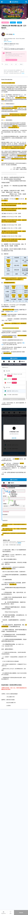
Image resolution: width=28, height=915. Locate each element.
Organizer (3, 913)
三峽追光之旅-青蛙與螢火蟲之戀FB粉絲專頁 (14, 49)
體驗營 (21, 64)
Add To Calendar (8, 41)
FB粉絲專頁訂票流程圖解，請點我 (10, 328)
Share (24, 4)
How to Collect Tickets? (11, 60)
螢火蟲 (6, 64)
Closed (21, 912)
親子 (16, 64)
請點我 (15, 311)
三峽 (11, 64)
